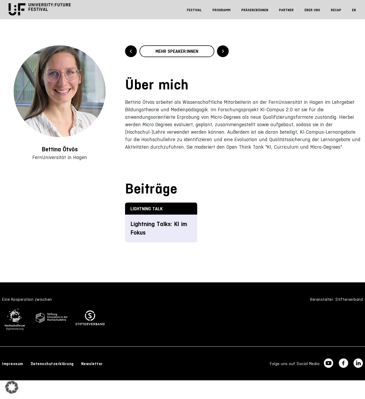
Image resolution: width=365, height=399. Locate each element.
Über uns (312, 10)
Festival (194, 10)
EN (354, 10)
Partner (286, 10)
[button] (12, 387)
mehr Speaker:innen (177, 51)
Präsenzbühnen (254, 10)
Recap (336, 10)
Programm (221, 10)
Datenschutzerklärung (52, 363)
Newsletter (92, 363)
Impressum (12, 363)
